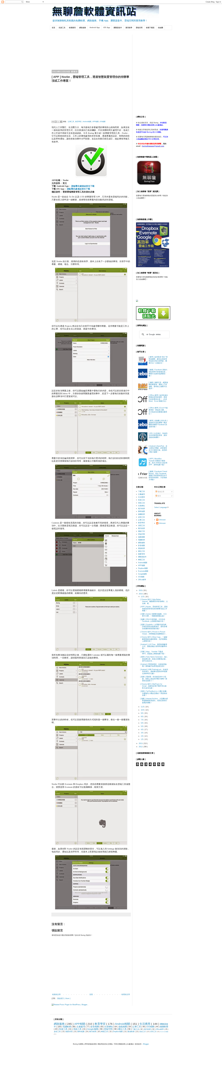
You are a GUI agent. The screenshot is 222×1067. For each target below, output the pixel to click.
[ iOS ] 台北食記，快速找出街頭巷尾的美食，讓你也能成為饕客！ (158, 435)
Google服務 (142, 574)
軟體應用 (72, 28)
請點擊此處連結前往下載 (82, 186)
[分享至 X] (58, 121)
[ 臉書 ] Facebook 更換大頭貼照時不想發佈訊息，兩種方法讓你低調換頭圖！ (158, 373)
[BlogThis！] (55, 121)
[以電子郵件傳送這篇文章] (53, 121)
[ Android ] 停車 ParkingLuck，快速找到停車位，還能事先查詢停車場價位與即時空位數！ (154, 671)
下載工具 (141, 491)
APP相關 (95, 121)
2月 (142, 736)
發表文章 (160, 492)
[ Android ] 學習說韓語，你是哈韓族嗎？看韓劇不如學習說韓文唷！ (153, 665)
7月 (142, 720)
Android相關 (87, 121)
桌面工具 (141, 517)
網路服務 (82, 28)
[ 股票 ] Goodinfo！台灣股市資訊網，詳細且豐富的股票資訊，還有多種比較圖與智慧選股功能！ (154, 627)
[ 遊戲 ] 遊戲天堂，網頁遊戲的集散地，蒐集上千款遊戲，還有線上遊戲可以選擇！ (158, 385)
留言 (159, 496)
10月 (143, 710)
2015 (141, 590)
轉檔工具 (141, 560)
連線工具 (141, 531)
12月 (143, 597)
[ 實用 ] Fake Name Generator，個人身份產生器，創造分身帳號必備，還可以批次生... (154, 659)
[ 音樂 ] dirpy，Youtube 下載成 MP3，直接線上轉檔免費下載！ (153, 653)
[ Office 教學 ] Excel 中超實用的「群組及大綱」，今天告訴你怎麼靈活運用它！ (158, 411)
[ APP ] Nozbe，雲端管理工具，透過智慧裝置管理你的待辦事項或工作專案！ (154, 609)
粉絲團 (160, 28)
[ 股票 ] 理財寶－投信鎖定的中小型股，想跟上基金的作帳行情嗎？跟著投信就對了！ (153, 679)
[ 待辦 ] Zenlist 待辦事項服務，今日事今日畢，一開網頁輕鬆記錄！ (153, 615)
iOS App (106, 27)
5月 (142, 726)
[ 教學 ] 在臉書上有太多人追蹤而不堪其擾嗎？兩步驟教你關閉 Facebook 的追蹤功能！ (158, 424)
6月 (142, 723)
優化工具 (141, 551)
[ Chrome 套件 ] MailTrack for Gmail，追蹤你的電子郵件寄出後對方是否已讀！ (153, 686)
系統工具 (141, 503)
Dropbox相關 (143, 568)
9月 (142, 713)
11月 (143, 707)
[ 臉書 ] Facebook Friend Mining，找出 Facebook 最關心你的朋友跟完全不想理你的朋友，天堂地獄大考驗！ (158, 475)
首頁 (53, 28)
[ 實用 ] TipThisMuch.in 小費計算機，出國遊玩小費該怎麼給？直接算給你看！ (154, 693)
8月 (142, 716)
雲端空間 (139, 28)
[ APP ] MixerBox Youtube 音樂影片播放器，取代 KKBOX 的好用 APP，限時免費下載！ (158, 462)
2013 (141, 743)
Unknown (162, 520)
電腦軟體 (141, 540)
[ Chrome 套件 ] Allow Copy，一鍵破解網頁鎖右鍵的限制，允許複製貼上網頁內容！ (153, 639)
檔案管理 (141, 554)
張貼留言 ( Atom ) (63, 998)
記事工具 (71, 121)
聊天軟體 (141, 528)
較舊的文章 (126, 994)
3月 (142, 733)
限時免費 (141, 511)
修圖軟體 (141, 514)
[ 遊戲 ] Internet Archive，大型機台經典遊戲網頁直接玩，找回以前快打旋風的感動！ (154, 701)
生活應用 (141, 497)
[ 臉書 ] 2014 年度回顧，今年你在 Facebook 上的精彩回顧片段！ (152, 620)
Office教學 (142, 580)
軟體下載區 (150, 28)
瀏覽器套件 (118, 28)
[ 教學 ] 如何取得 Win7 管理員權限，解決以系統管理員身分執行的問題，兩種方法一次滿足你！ (158, 360)
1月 (142, 739)
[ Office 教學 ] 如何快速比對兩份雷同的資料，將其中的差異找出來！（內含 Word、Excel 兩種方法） (158, 398)
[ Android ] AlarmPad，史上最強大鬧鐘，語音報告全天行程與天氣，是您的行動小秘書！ (158, 449)
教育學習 (78, 121)
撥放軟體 (141, 548)
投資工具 (62, 28)
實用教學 (129, 28)
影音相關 (141, 545)
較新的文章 (56, 994)
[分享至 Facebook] (61, 121)
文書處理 (141, 494)
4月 (142, 729)
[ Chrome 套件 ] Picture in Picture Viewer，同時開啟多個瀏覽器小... (153, 633)
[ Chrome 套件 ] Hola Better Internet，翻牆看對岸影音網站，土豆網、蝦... (154, 601)
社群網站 (141, 506)
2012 (141, 747)
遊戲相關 (141, 537)
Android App (95, 27)
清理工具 (141, 525)
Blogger (146, 1044)
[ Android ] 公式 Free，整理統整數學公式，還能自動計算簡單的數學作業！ (153, 646)
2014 (141, 594)
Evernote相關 (143, 571)
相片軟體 (141, 508)
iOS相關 (102, 121)
